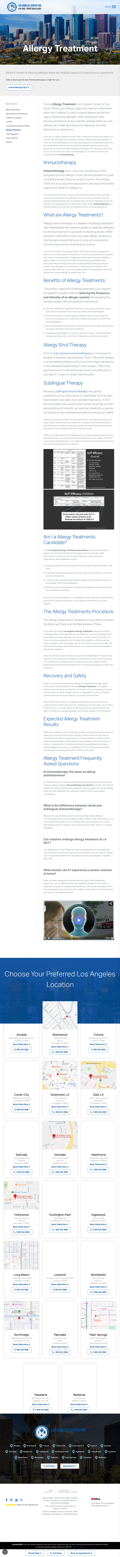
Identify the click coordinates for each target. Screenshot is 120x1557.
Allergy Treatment (13, 130)
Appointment (68, 1466)
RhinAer (9, 142)
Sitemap (74, 1498)
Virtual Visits (33, 1553)
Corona (46, 1445)
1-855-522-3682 (61, 1052)
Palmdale (54, 1457)
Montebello (23, 1457)
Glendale (12, 1451)
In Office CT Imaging (13, 118)
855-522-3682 (23, 1049)
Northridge (39, 1457)
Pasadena (87, 1457)
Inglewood (80, 1451)
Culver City (60, 1445)
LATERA (9, 122)
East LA (94, 1445)
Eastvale (107, 1445)
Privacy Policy (65, 1498)
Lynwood (112, 1451)
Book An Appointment (80, 1553)
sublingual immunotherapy (71, 391)
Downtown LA (78, 1445)
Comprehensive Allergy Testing (18, 126)
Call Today (57, 1553)
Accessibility (64, 1500)
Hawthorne (27, 1451)
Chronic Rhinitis (12, 138)
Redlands (102, 1457)
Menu (108, 6)
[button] (5, 1552)
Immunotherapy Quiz (18, 87)
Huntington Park (62, 1451)
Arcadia (17, 1445)
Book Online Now (20, 1044)
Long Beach (96, 1451)
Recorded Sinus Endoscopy (16, 114)
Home (51, 1490)
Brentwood (31, 1445)
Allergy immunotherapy (68, 1492)
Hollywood (43, 1451)
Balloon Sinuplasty (13, 110)
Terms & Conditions (51, 1500)
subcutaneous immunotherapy (72, 353)
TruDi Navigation (12, 134)
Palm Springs (70, 1457)
